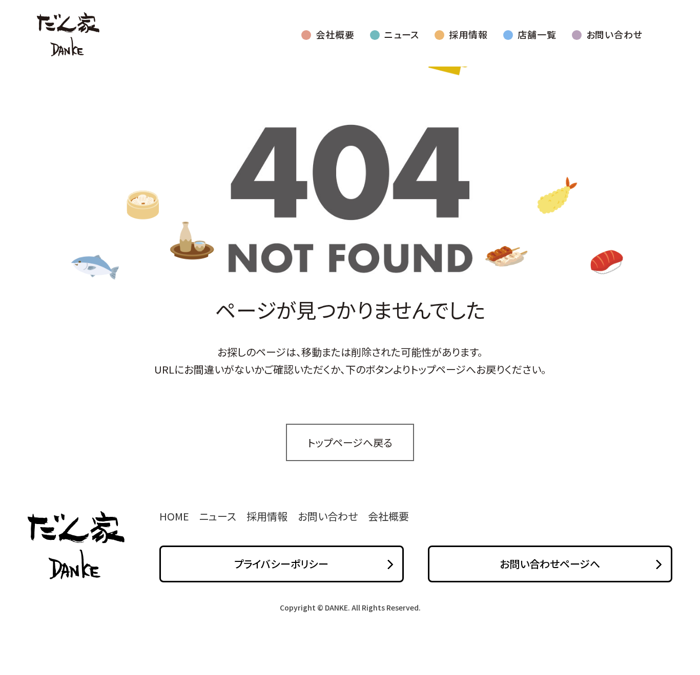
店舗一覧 (537, 34)
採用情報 (468, 34)
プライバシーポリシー (281, 563)
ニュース (402, 34)
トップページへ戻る (350, 442)
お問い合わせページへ (550, 563)
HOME (174, 516)
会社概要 (335, 34)
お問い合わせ (614, 34)
